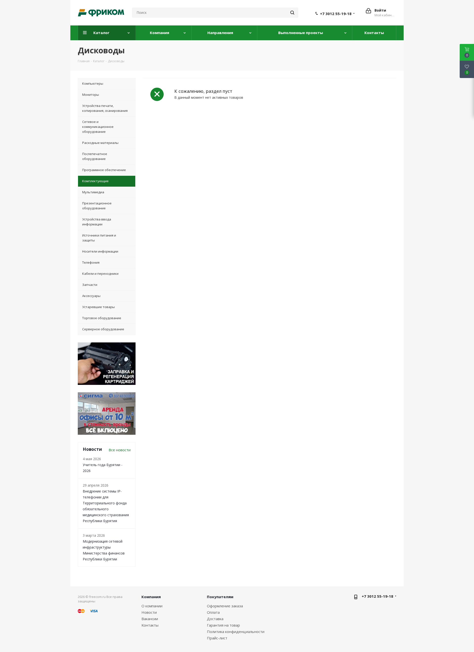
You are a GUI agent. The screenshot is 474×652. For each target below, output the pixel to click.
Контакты (149, 625)
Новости (149, 612)
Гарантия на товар (223, 625)
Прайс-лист (217, 637)
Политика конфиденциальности (235, 631)
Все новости (120, 449)
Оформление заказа (225, 605)
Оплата (213, 612)
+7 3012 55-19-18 (336, 13)
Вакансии (149, 618)
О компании (151, 605)
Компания (151, 596)
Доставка (215, 618)
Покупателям (220, 596)
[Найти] (292, 13)
